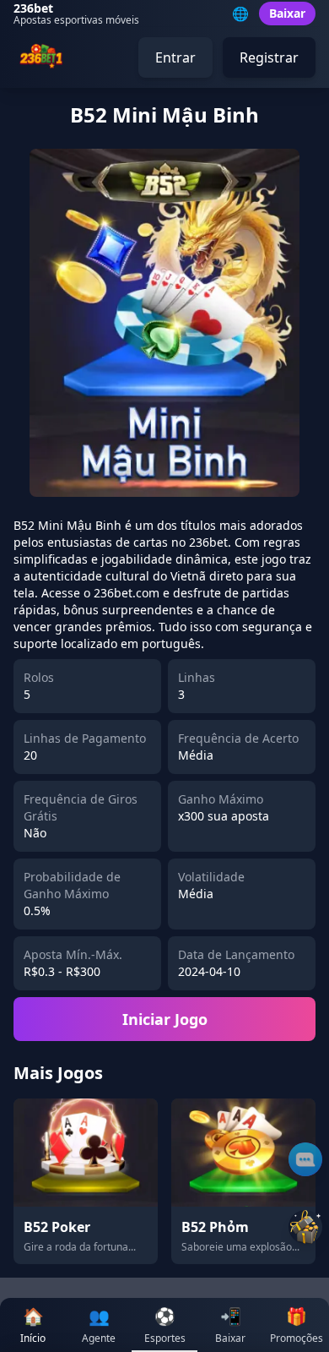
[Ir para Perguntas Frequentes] (305, 1159)
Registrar (269, 57)
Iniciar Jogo (165, 1019)
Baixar (287, 13)
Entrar (175, 57)
